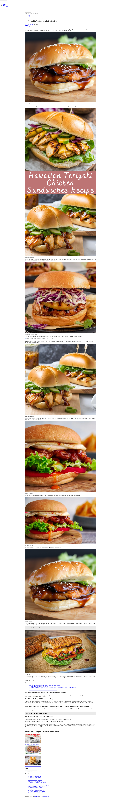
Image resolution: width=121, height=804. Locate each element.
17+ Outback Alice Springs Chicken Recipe (37, 782)
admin (26, 24)
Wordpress (36, 796)
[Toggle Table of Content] (26, 683)
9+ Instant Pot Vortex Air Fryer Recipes (36, 786)
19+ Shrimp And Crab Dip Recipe (35, 787)
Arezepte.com (28, 12)
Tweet (28, 729)
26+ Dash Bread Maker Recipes (32, 744)
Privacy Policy (6, 6)
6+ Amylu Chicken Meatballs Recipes (35, 781)
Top (1, 803)
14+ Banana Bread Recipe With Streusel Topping (38, 785)
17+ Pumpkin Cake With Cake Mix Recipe (36, 791)
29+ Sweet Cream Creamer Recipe (35, 792)
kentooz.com (46, 796)
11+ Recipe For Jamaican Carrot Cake (36, 789)
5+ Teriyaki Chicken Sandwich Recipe (33, 26)
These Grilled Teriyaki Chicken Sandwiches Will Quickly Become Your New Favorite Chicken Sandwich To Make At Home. (52, 687)
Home (4, 3)
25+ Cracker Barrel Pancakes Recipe (33, 766)
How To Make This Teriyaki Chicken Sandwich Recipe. (39, 686)
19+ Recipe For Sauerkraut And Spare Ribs (37, 790)
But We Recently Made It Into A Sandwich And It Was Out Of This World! (43, 690)
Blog (4, 5)
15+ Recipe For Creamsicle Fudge (35, 783)
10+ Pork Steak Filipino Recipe (31, 755)
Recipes (4, 4)
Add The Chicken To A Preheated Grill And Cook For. (39, 688)
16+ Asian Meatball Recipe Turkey (35, 794)
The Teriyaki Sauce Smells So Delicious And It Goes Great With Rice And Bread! (44, 685)
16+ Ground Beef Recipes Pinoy (35, 780)
